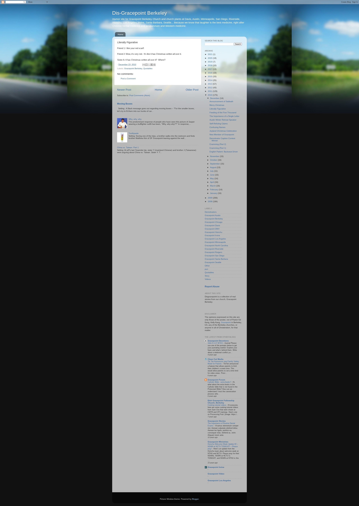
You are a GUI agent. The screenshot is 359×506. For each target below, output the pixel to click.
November (215, 156)
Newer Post (124, 89)
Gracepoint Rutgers (213, 252)
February (214, 190)
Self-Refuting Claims (219, 124)
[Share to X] (149, 64)
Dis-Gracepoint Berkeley (139, 13)
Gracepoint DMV (212, 229)
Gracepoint (226, 322)
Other (207, 266)
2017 (210, 69)
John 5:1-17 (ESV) (215, 343)
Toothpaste (134, 133)
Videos (208, 279)
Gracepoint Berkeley (133, 68)
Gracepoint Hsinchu (213, 232)
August (213, 167)
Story (207, 276)
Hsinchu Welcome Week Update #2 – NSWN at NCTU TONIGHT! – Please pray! (223, 446)
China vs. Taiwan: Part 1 (128, 147)
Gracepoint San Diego (214, 256)
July (212, 171)
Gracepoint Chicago (213, 222)
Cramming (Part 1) (218, 148)
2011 (210, 91)
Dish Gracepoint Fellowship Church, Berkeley (221, 402)
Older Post (192, 89)
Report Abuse (212, 286)
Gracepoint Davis (212, 225)
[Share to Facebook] (151, 64)
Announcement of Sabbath (221, 101)
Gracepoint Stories (217, 421)
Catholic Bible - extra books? (220, 382)
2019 (210, 62)
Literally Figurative (218, 109)
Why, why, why (135, 119)
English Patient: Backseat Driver (224, 152)
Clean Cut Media (215, 359)
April (212, 182)
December (215, 98)
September (215, 164)
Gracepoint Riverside (214, 249)
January (214, 193)
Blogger (195, 499)
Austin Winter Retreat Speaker (223, 120)
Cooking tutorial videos (217, 405)
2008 (210, 201)
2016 (210, 73)
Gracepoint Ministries (218, 442)
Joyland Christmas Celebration (223, 131)
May (212, 178)
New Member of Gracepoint (222, 135)
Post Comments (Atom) (139, 95)
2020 (210, 58)
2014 (210, 80)
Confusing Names (217, 127)
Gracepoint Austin (212, 215)
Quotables (147, 68)
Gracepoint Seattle (213, 262)
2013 (210, 84)
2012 (210, 88)
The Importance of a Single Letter (224, 116)
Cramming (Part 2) (218, 144)
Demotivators (211, 212)
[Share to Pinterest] (154, 64)
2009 (210, 198)
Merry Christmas (217, 105)
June (212, 175)
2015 (210, 76)
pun (206, 269)
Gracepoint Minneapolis (215, 242)
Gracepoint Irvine (212, 235)
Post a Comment (128, 79)
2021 (210, 54)
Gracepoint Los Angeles (215, 239)
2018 (210, 65)
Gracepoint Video (216, 474)
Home (120, 34)
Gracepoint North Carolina (216, 246)
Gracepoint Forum (216, 380)
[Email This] (143, 64)
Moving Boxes (124, 104)
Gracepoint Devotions (218, 341)
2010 (210, 95)
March (213, 186)
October (214, 160)
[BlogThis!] (146, 64)
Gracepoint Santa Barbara (216, 259)
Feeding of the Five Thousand (223, 113)
